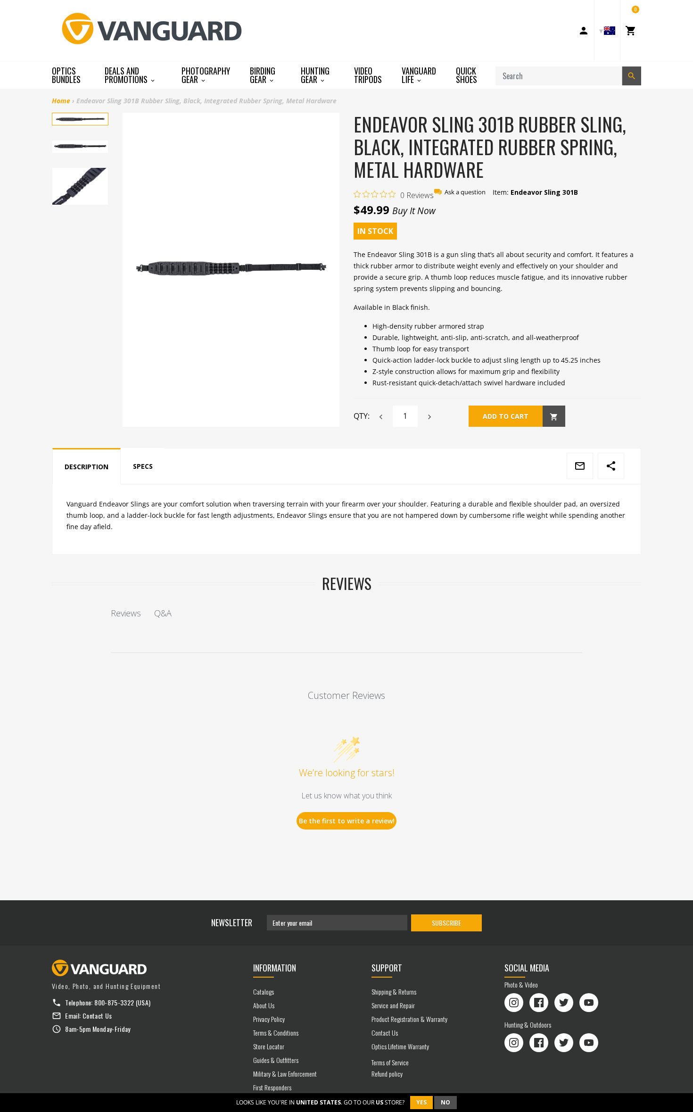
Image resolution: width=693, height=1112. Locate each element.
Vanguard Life (419, 75)
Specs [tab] (143, 466)
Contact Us (97, 1016)
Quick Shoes (466, 74)
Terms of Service (390, 1062)
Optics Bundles (66, 74)
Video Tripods (368, 74)
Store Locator (268, 1046)
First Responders (272, 1087)
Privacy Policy (269, 1019)
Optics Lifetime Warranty (400, 1046)
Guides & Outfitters (275, 1060)
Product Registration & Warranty (409, 1019)
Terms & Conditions (275, 1032)
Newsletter (231, 922)
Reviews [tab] (126, 613)
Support (386, 968)
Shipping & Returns (393, 991)
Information (274, 968)
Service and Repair (393, 1005)
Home (61, 100)
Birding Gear (262, 75)
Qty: (362, 416)
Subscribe (446, 923)
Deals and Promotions (127, 75)
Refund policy (387, 1074)
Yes (421, 1102)
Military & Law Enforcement (285, 1074)
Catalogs (263, 991)
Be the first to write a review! (347, 820)
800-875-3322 (114, 1002)
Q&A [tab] (163, 613)
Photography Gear (206, 75)
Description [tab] (86, 466)
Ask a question (465, 192)
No (445, 1102)
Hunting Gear (315, 75)
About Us (263, 1005)
